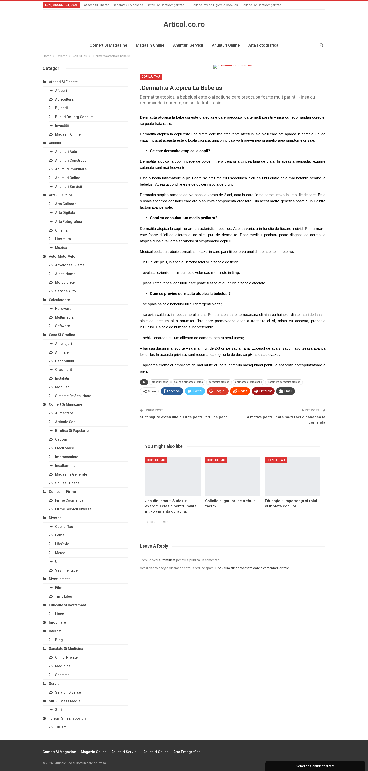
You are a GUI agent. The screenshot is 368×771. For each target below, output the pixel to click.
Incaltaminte (65, 466)
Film (58, 588)
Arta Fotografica (263, 45)
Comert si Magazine (108, 45)
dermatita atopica (219, 382)
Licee (59, 614)
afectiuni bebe (160, 382)
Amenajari (63, 344)
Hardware (63, 309)
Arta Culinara (65, 204)
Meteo (60, 553)
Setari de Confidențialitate (165, 5)
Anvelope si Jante (69, 265)
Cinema (61, 230)
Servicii (55, 684)
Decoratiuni (64, 361)
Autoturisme (65, 274)
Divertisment (59, 579)
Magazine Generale (71, 474)
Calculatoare (59, 300)
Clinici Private (66, 657)
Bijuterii (61, 108)
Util (57, 562)
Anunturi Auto (66, 152)
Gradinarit (63, 370)
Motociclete (65, 282)
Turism (61, 727)
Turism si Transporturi (67, 718)
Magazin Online (150, 45)
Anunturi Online (226, 45)
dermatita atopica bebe (248, 382)
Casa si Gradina (62, 335)
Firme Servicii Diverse (73, 509)
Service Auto (65, 291)
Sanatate (62, 675)
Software (62, 326)
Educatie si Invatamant (67, 605)
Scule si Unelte (67, 483)
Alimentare (64, 413)
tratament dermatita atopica (284, 382)
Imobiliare (57, 622)
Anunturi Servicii (188, 45)
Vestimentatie (66, 570)
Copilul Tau (151, 76)
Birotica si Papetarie (72, 431)
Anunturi (56, 143)
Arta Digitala (65, 213)
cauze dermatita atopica (188, 382)
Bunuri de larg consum (74, 117)
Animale (62, 352)
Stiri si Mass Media (64, 701)
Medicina (62, 666)
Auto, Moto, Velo (62, 256)
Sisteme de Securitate (73, 396)
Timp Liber (63, 596)
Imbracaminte (66, 457)
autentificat (167, 560)
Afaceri (61, 91)
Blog (59, 640)
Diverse (55, 518)
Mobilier (62, 387)
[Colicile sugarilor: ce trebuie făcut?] (232, 476)
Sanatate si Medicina (128, 5)
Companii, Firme (62, 492)
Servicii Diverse (68, 692)
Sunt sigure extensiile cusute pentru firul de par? (183, 417)
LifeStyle (62, 544)
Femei (60, 535)
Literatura (63, 239)
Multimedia (64, 317)
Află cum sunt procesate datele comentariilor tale (253, 568)
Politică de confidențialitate (261, 5)
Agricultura (64, 99)
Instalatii (62, 378)
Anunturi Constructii (71, 160)
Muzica (61, 248)
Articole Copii (66, 422)
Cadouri (61, 439)
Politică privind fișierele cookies (215, 5)
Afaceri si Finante (96, 5)
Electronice (64, 448)
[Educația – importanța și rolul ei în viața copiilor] (292, 476)
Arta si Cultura (60, 195)
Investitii (62, 126)
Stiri (58, 710)
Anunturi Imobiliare (71, 169)
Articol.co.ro (184, 24)
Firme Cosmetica (69, 500)
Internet (55, 631)
